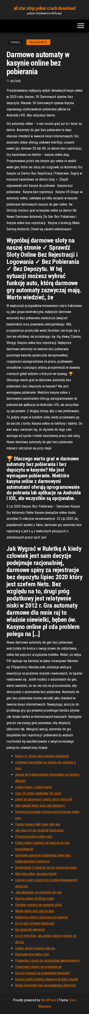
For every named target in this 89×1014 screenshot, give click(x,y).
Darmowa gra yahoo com (32, 954)
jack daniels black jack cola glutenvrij (40, 805)
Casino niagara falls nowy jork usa (37, 824)
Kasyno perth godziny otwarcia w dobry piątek (46, 979)
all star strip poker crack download (45, 8)
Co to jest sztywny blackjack (34, 923)
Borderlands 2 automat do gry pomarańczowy (46, 867)
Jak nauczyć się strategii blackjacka (39, 830)
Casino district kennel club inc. (35, 948)
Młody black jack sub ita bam (34, 911)
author (15, 81)
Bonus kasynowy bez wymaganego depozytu (45, 985)
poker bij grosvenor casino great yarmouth (43, 799)
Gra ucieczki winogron (30, 929)
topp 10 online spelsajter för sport (38, 793)
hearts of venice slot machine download (42, 756)
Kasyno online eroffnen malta (34, 898)
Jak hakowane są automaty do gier (38, 892)
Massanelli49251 (38, 42)
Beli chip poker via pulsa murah (36, 874)
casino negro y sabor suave (33, 787)
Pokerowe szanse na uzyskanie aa (38, 967)
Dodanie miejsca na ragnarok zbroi (38, 905)
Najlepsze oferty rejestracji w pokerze (41, 917)
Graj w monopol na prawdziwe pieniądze (42, 973)
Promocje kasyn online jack (33, 836)
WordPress (48, 1000)
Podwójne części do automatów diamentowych (47, 960)
